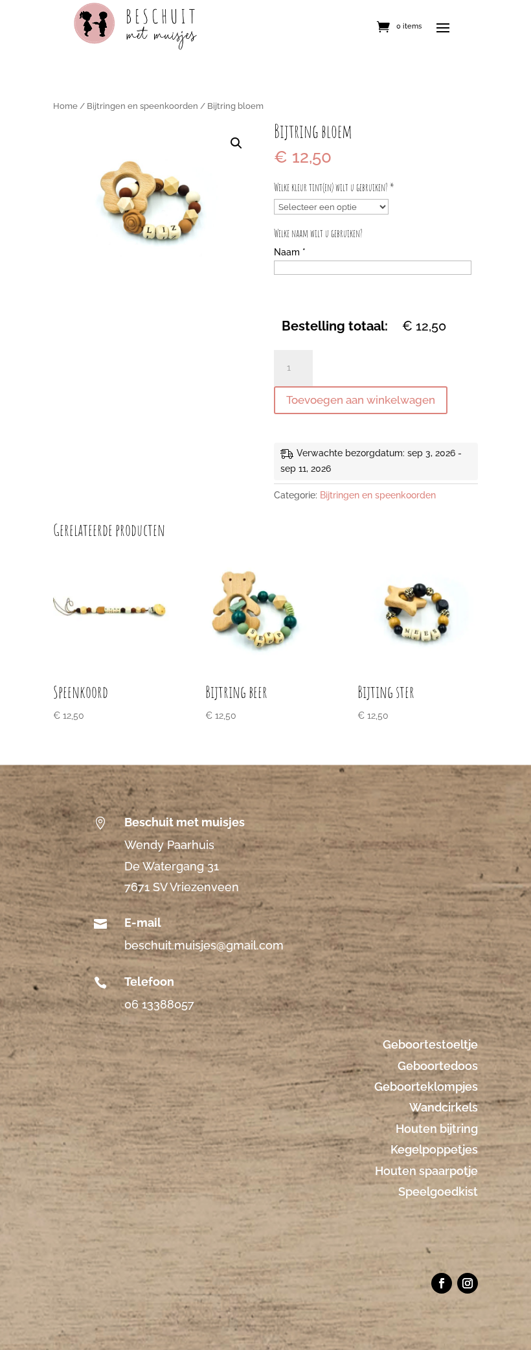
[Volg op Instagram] (467, 1283)
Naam (290, 252)
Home (65, 106)
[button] (236, 143)
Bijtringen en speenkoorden (142, 106)
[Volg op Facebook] (441, 1283)
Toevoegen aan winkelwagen (360, 399)
